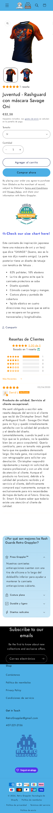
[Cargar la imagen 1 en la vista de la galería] (11, 75)
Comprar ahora (26, 172)
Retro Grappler (24, 795)
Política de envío (28, 810)
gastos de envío (32, 118)
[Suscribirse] (43, 659)
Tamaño (6, 127)
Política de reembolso (18, 682)
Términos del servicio (40, 805)
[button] (7, 5)
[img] (11, 388)
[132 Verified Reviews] (26, 226)
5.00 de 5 (34, 346)
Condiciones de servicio (20, 698)
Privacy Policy (13, 690)
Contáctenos (13, 675)
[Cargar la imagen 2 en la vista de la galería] (26, 75)
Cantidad (7, 142)
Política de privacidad (16, 805)
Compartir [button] (11, 327)
